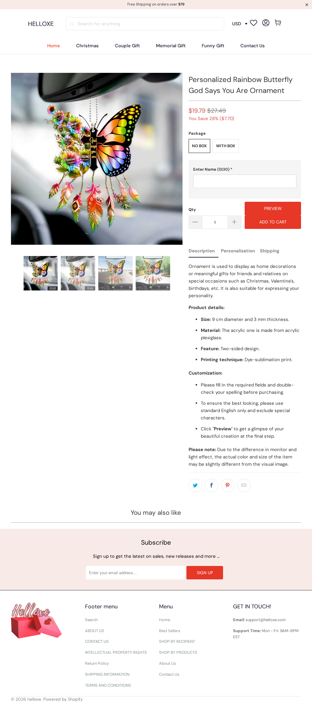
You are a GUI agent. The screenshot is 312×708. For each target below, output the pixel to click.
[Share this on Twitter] (195, 485)
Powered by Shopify (63, 699)
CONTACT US (97, 641)
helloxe (34, 699)
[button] (244, 169)
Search (91, 619)
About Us (167, 663)
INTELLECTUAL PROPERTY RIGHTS (116, 652)
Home (164, 619)
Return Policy (97, 663)
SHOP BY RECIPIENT (177, 641)
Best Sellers (169, 630)
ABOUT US (94, 630)
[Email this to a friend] (243, 485)
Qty (192, 209)
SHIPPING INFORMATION (107, 674)
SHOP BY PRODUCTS (178, 652)
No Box (199, 145)
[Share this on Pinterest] (227, 485)
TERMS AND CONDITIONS (108, 685)
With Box (225, 145)
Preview (273, 208)
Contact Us (169, 674)
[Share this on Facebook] (211, 485)
